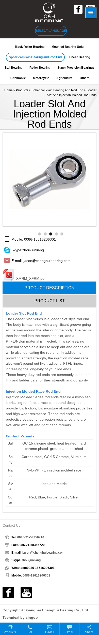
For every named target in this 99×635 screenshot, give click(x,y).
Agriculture (64, 78)
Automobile (17, 78)
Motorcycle (41, 78)
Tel (30, 632)
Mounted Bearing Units (68, 47)
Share (89, 632)
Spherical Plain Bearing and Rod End (35, 57)
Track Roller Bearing (29, 47)
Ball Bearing (13, 67)
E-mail (49, 632)
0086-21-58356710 (30, 537)
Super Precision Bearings (75, 67)
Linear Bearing (79, 57)
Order (69, 632)
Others (85, 78)
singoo (32, 617)
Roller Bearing (39, 67)
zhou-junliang (33, 250)
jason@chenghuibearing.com (47, 261)
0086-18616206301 (40, 239)
